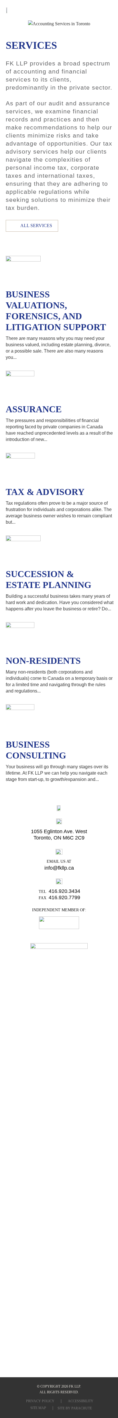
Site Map (38, 1408)
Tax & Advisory (45, 492)
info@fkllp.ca (59, 868)
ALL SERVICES (36, 225)
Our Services (59, 11)
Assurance (34, 409)
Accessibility (80, 1401)
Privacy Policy (40, 1401)
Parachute (81, 1408)
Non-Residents (43, 660)
